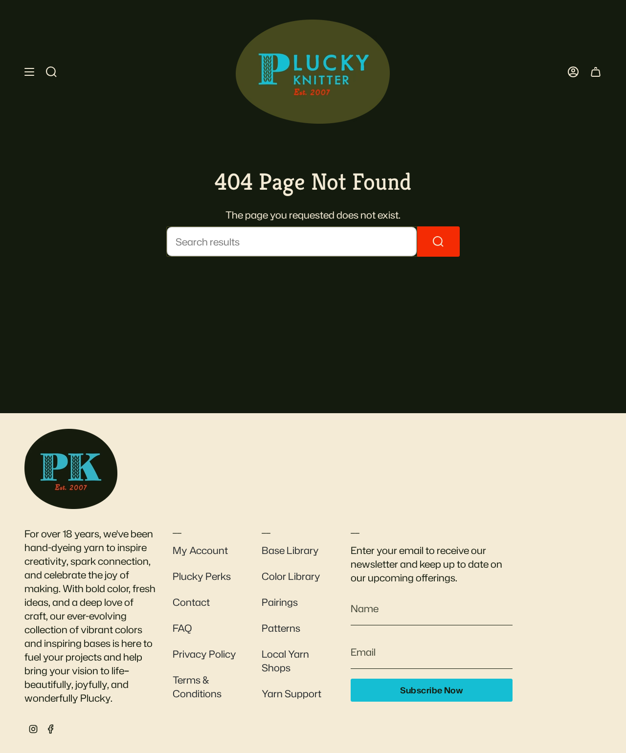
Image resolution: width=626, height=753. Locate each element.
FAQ (182, 628)
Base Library (290, 550)
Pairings (280, 602)
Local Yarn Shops (285, 660)
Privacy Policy (204, 654)
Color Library (291, 576)
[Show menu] (29, 72)
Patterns (281, 628)
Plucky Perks (202, 576)
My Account (200, 550)
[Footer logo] (70, 469)
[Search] (438, 241)
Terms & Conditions (197, 686)
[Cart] (595, 72)
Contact (191, 602)
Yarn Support (291, 693)
